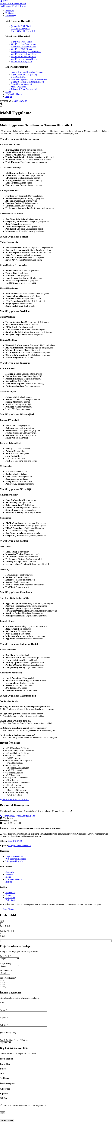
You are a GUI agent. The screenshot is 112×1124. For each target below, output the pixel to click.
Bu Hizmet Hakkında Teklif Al (15, 799)
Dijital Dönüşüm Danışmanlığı (24, 74)
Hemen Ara (7, 816)
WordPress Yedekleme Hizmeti (24, 54)
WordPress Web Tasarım (21, 42)
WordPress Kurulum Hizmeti (23, 56)
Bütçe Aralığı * (6, 963)
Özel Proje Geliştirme (20, 28)
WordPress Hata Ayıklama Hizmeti (26, 51)
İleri (2, 1113)
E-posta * (4, 1017)
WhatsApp (20, 816)
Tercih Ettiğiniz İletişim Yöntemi (14, 1040)
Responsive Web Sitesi (21, 26)
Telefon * (4, 1025)
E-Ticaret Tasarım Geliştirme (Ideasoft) (27, 82)
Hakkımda (9, 874)
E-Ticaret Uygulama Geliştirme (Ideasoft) (29, 79)
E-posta (31, 816)
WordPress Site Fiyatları (21, 61)
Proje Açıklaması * (8, 978)
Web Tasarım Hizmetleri (15, 859)
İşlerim (8, 877)
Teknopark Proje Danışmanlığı (24, 89)
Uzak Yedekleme (18, 77)
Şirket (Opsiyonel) (8, 1032)
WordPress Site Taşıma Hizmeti (24, 59)
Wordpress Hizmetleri (14, 861)
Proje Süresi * (6, 970)
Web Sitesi (10, 900)
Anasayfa (9, 872)
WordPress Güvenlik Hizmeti (23, 47)
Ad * (2, 1002)
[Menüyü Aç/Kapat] (1, 106)
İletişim (8, 882)
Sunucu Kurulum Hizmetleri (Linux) (26, 72)
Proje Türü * (5, 956)
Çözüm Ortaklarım (13, 879)
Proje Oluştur (8, 909)
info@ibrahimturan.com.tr (19, 845)
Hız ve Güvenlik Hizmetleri (23, 31)
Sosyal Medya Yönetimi (21, 84)
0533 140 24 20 (20, 101)
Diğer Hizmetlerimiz (14, 856)
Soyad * (3, 1010)
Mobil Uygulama (18, 87)
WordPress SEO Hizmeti (21, 49)
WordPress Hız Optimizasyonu (24, 44)
